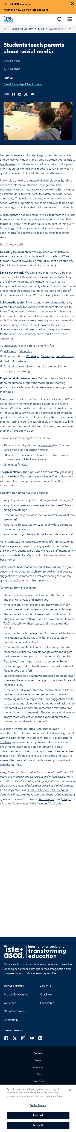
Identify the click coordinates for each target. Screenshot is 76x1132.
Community (11, 1019)
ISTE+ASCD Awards (16, 1011)
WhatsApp (32, 356)
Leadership (47, 1003)
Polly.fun (48, 345)
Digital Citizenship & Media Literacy (23, 84)
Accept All (38, 1125)
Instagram (10, 351)
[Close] (70, 1090)
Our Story (46, 994)
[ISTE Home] (9, 19)
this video (46, 445)
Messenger (48, 356)
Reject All (38, 1115)
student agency (38, 155)
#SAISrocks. (54, 803)
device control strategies (41, 366)
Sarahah (32, 345)
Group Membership (16, 994)
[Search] (60, 19)
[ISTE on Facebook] (6, 1038)
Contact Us (38, 1067)
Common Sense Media (52, 378)
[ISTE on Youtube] (32, 1038)
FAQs (38, 1074)
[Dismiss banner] (72, 3)
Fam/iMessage (65, 356)
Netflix (8, 361)
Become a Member (14, 986)
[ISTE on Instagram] (23, 1038)
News (38, 1060)
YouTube (20, 361)
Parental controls (14, 366)
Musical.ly (25, 351)
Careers (38, 1053)
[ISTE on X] (15, 1038)
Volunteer (10, 1003)
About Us (45, 986)
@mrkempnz (46, 799)
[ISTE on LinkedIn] (40, 1038)
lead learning (8, 164)
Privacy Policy (38, 1081)
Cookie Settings (38, 1105)
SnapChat (10, 345)
